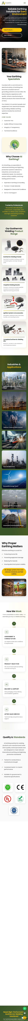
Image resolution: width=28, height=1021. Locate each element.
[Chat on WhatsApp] (24, 1008)
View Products (8, 30)
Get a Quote (8, 35)
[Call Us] (24, 1013)
